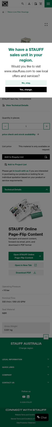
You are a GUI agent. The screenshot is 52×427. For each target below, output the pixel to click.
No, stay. (26, 83)
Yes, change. (26, 89)
